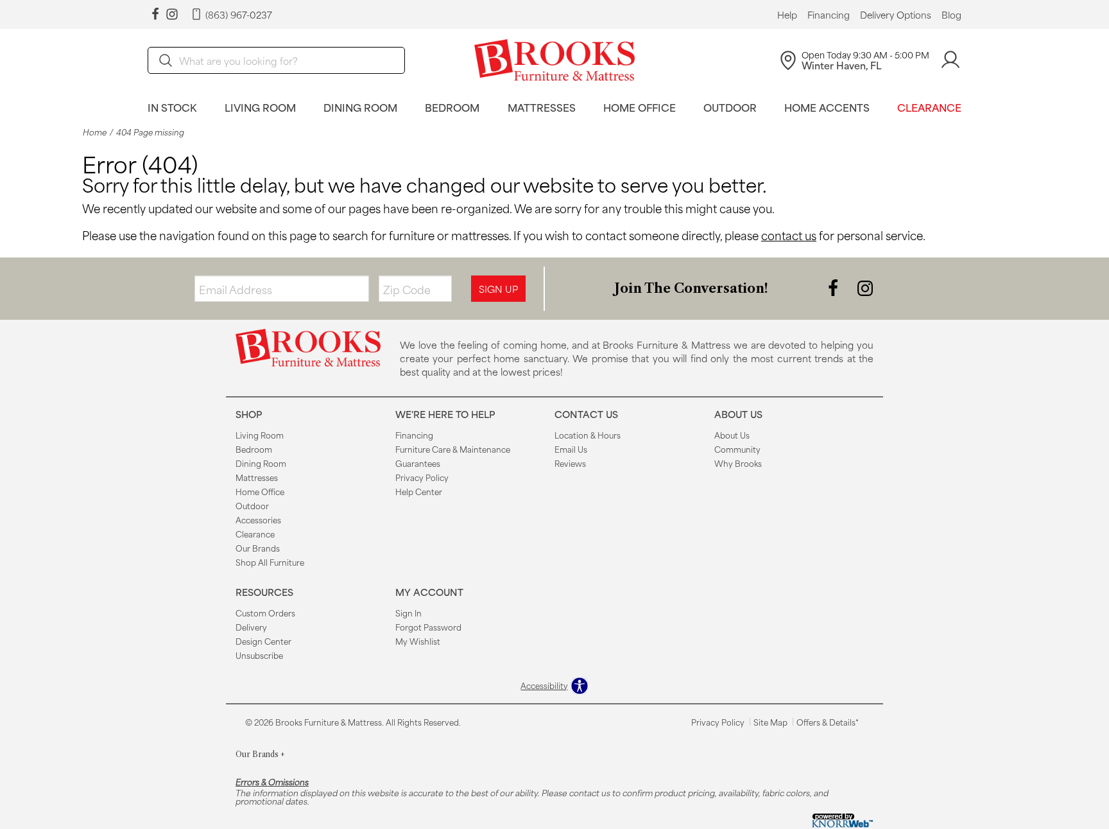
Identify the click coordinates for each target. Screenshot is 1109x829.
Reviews (570, 463)
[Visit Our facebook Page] (155, 14)
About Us (732, 434)
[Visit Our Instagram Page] (865, 287)
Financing (828, 14)
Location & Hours (587, 434)
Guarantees (417, 463)
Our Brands (258, 547)
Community (737, 448)
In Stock (172, 107)
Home (95, 132)
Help (787, 14)
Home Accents (827, 107)
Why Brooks (738, 463)
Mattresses (542, 107)
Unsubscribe (259, 655)
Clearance (929, 107)
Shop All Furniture (270, 561)
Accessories (258, 519)
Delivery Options (895, 14)
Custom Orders (265, 612)
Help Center (418, 491)
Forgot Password (428, 626)
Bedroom (452, 107)
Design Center (263, 640)
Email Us (570, 448)
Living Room (260, 107)
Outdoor (730, 107)
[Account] (950, 60)
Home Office (639, 107)
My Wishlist (417, 640)
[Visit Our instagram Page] (172, 14)
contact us (788, 235)
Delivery (251, 626)
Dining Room (360, 107)
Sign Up (498, 288)
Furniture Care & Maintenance (452, 448)
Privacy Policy (422, 477)
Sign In (408, 612)
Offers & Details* (827, 721)
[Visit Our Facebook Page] (834, 287)
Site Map (770, 721)
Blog (951, 14)
